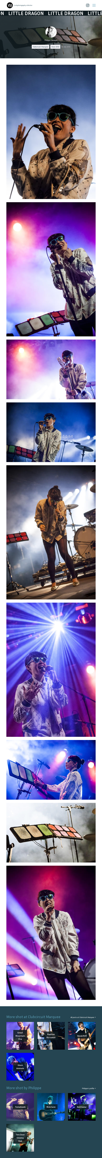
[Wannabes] (9, 5)
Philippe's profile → (89, 1088)
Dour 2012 (55, 47)
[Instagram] (87, 5)
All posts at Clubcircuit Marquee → (83, 1017)
